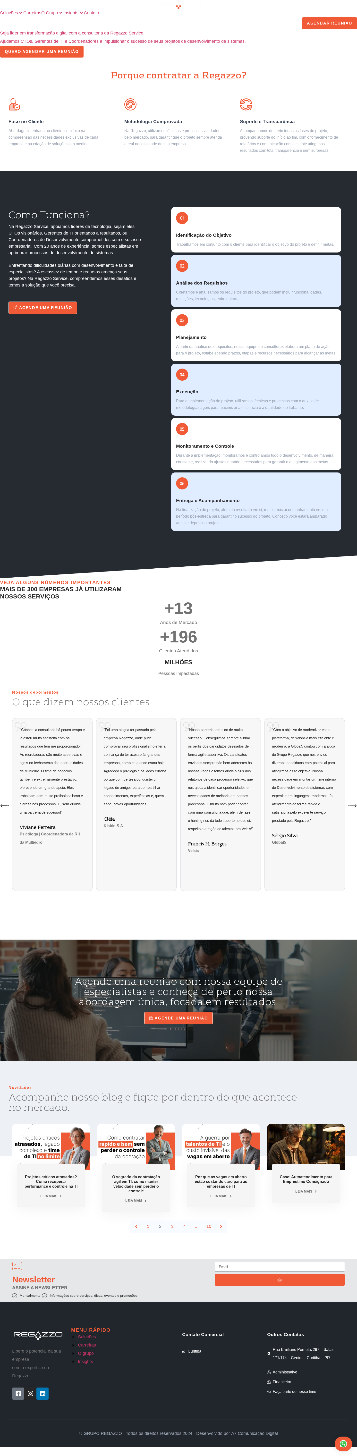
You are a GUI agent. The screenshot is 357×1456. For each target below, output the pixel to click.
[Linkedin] (42, 1394)
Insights (70, 12)
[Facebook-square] (18, 1394)
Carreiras (32, 12)
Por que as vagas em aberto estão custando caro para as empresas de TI (221, 1181)
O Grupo (49, 12)
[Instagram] (30, 1394)
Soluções (9, 12)
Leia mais (48, 1196)
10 (208, 1226)
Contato (91, 12)
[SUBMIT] (280, 1280)
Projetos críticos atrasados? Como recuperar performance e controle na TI (51, 1181)
